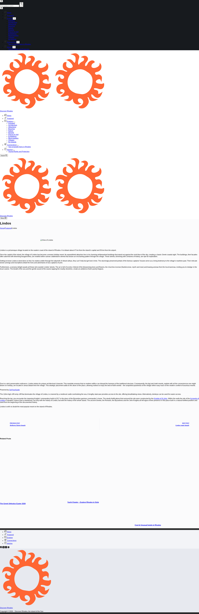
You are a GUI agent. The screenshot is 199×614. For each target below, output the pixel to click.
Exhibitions (12, 136)
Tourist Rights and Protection (18, 151)
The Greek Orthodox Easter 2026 (13, 504)
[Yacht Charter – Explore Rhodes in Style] (107, 498)
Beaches (11, 129)
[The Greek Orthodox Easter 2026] (40, 499)
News (9, 116)
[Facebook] (1, 548)
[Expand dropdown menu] (18, 145)
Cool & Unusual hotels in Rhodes (148, 525)
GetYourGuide (14, 390)
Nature (10, 131)
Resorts (11, 133)
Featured (10, 118)
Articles (9, 150)
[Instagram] (6, 548)
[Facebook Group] (8, 548)
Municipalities (13, 138)
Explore (10, 121)
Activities (11, 123)
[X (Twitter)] (3, 548)
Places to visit (13, 134)
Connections (11, 145)
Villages (11, 140)
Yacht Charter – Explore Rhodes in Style (83, 502)
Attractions (12, 127)
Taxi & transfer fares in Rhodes (19, 147)
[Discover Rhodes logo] (53, 109)
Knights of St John (160, 398)
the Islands (12, 142)
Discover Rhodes (6, 111)
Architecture (12, 125)
